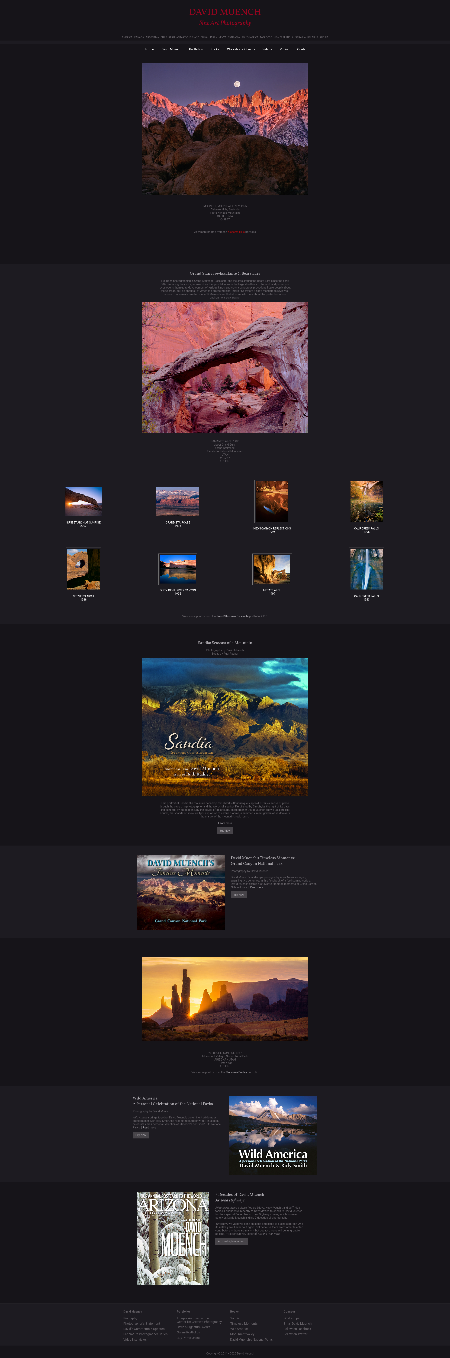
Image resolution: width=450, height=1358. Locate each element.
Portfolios (196, 49)
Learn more (225, 823)
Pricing (285, 49)
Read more (256, 887)
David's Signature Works (193, 1327)
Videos (267, 49)
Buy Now (225, 830)
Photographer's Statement (141, 1323)
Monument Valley (236, 1072)
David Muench (171, 49)
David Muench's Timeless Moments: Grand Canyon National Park (263, 861)
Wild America (239, 1329)
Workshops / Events (241, 49)
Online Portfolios (188, 1332)
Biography (130, 1318)
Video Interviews (135, 1339)
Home (149, 49)
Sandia (235, 1318)
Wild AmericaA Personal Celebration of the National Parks (173, 1101)
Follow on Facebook (297, 1329)
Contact (302, 49)
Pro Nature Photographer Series (145, 1334)
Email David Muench (298, 1323)
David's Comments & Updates (144, 1329)
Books (215, 49)
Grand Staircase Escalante (233, 616)
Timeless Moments (244, 1323)
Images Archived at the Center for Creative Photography (199, 1320)
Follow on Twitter (295, 1334)
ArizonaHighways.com (231, 1241)
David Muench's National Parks (251, 1339)
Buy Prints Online (189, 1338)
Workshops (292, 1318)
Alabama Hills (236, 232)
